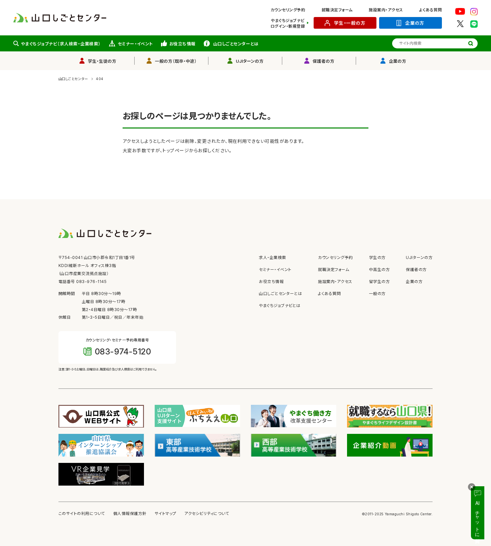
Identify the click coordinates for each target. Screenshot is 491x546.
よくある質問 (430, 10)
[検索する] (471, 43)
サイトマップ (165, 513)
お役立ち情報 (182, 43)
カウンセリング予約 (288, 10)
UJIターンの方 (250, 61)
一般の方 (377, 293)
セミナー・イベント (135, 43)
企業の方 (415, 23)
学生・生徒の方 (102, 61)
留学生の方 (379, 281)
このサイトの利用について (81, 513)
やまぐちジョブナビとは (279, 305)
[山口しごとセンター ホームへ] (59, 17)
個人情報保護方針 (130, 513)
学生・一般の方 (349, 23)
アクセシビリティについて (206, 513)
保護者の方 (323, 61)
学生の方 (377, 257)
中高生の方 (379, 269)
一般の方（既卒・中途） (176, 61)
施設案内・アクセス (386, 10)
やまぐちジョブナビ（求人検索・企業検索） (61, 43)
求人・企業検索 (272, 257)
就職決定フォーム (337, 10)
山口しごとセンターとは (236, 43)
